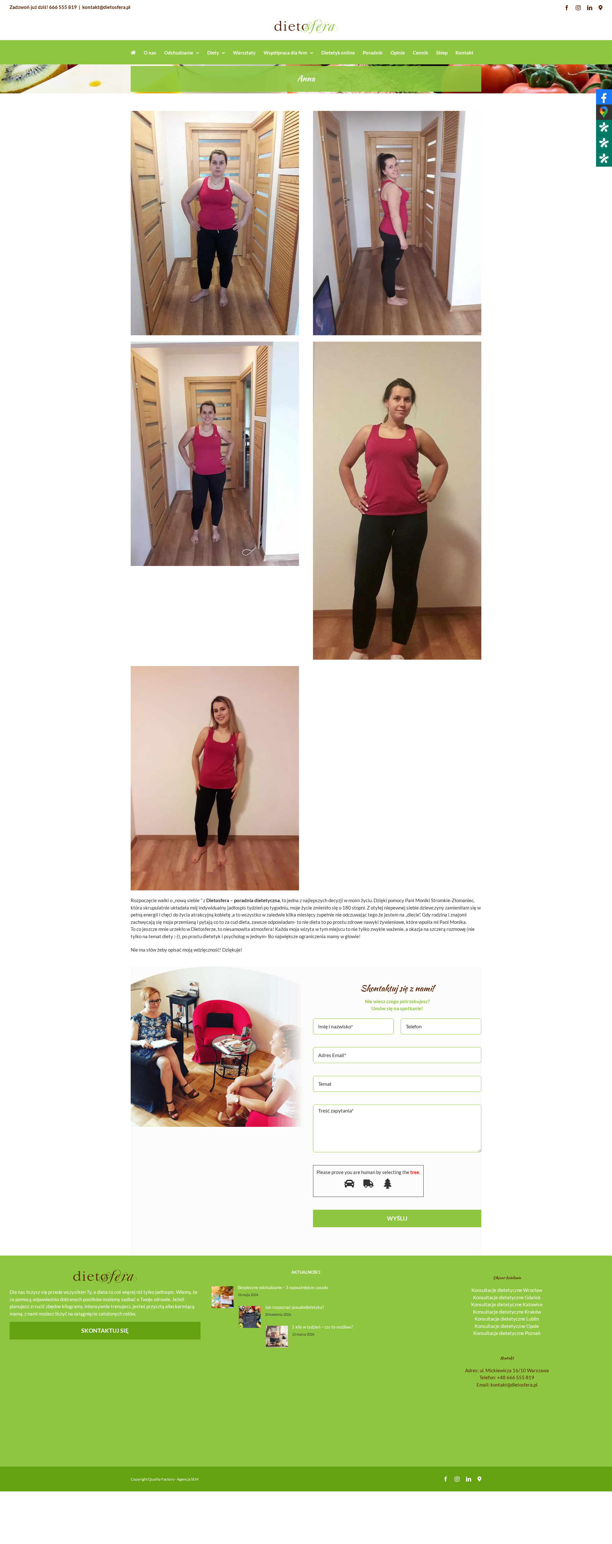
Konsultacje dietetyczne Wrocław (506, 1290)
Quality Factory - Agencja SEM (173, 1479)
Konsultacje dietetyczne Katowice (507, 1304)
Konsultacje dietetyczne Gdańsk (507, 1297)
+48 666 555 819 (515, 1377)
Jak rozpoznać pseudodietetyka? (294, 1307)
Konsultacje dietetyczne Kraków (507, 1312)
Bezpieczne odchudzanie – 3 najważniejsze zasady (283, 1287)
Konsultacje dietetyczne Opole (507, 1326)
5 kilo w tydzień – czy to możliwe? (322, 1327)
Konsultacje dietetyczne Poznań (506, 1333)
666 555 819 (63, 7)
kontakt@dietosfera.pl (106, 7)
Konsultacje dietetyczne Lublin (507, 1319)
